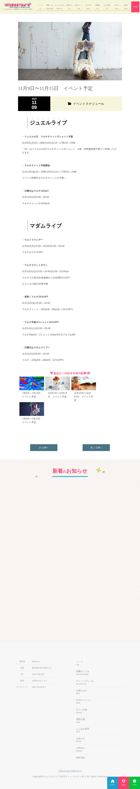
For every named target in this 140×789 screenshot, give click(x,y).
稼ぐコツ (80, 506)
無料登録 (135, 6)
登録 (124, 785)
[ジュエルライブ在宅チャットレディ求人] (17, 5)
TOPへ (113, 785)
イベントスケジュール (24, 576)
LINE (134, 785)
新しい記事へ (96, 448)
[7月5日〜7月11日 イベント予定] (32, 402)
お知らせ (116, 7)
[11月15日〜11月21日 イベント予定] (84, 377)
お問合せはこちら (39, 681)
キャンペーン (20, 506)
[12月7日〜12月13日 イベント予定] (58, 377)
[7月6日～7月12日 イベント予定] (32, 377)
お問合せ (126, 7)
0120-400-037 (38, 674)
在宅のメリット (79, 7)
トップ (40, 7)
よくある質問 (107, 7)
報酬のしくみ (49, 7)
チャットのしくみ (59, 7)
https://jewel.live (39, 687)
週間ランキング (83, 576)
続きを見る (39, 554)
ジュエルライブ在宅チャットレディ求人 (18, 9)
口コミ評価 (88, 7)
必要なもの (69, 7)
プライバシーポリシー (70, 771)
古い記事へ (44, 448)
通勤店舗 (97, 7)
